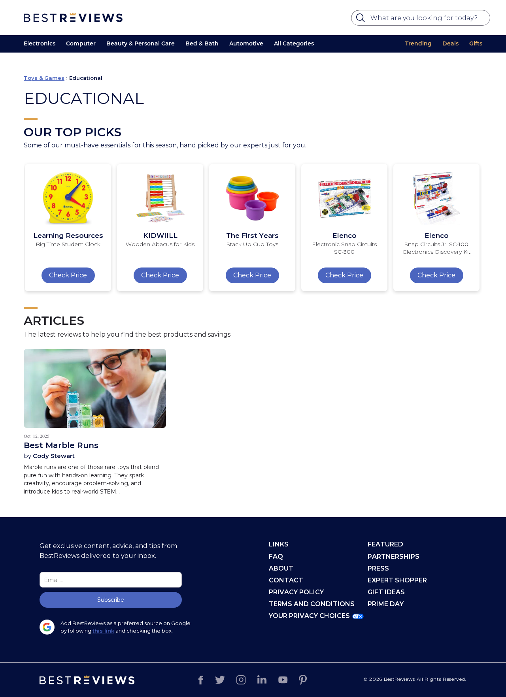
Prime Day (386, 604)
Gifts (475, 43)
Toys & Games (44, 78)
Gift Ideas (386, 592)
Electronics (39, 43)
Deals (450, 43)
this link (103, 630)
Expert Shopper (397, 580)
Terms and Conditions (312, 604)
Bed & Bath (202, 43)
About (281, 568)
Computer (81, 43)
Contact (286, 580)
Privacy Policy (296, 592)
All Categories (294, 43)
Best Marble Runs (61, 445)
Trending (418, 43)
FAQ (276, 556)
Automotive (246, 43)
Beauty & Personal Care (140, 43)
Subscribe (110, 599)
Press (378, 568)
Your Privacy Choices (309, 616)
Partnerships (393, 556)
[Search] (361, 19)
